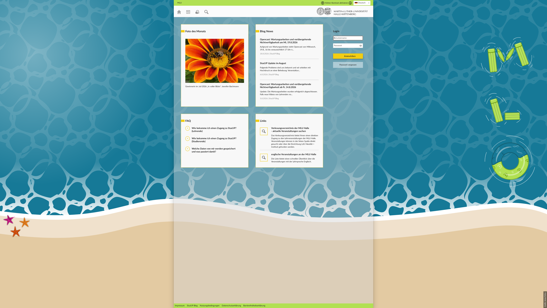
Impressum (180, 306)
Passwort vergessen (348, 65)
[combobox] (362, 3)
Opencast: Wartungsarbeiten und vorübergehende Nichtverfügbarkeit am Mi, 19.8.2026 (285, 41)
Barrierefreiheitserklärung (254, 306)
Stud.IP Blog (275, 54)
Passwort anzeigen (360, 45)
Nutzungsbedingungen (210, 306)
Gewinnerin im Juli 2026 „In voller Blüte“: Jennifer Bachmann (212, 87)
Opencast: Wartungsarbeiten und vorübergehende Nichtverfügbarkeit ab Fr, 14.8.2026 (285, 85)
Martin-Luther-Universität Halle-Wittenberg (342, 11)
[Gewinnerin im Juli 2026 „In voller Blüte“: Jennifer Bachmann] (214, 82)
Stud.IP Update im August (273, 63)
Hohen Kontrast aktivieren (336, 3)
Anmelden (350, 56)
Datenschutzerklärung (231, 306)
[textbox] (362, 3)
